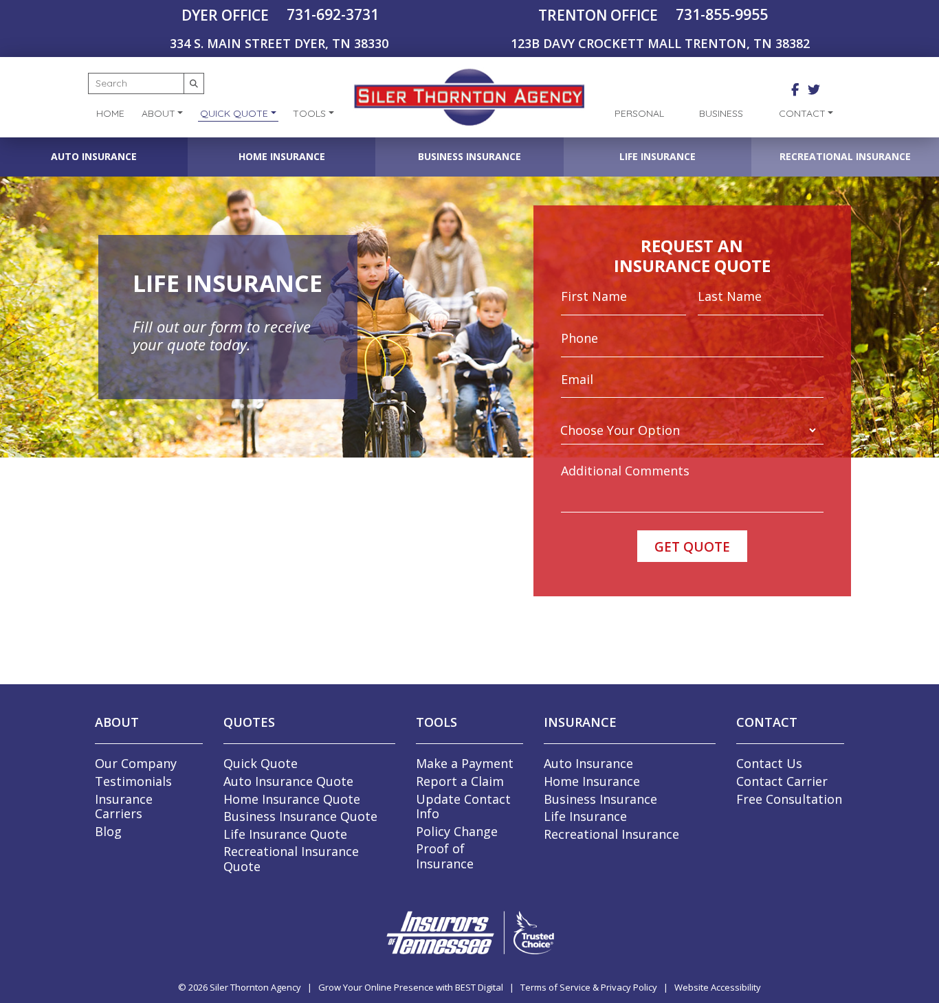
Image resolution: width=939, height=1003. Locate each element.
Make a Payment (464, 763)
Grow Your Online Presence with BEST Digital (410, 987)
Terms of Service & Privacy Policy (588, 987)
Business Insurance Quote (300, 816)
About (158, 113)
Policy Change (457, 831)
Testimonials (133, 781)
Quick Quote (234, 113)
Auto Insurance (94, 156)
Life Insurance (657, 156)
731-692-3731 (333, 14)
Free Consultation (789, 799)
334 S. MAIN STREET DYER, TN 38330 (279, 43)
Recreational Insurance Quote (291, 859)
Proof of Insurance (445, 856)
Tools (309, 113)
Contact (802, 113)
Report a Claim (460, 781)
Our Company (136, 763)
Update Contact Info (463, 806)
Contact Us (769, 763)
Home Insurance (282, 156)
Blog (108, 831)
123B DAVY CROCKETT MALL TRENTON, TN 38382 (660, 43)
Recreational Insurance (845, 156)
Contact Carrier (782, 781)
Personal (639, 113)
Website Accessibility (717, 987)
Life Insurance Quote (285, 834)
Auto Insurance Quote (288, 781)
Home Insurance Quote (291, 799)
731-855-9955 (722, 14)
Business (721, 113)
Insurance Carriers (124, 806)
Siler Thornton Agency (255, 987)
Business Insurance (469, 156)
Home (110, 113)
